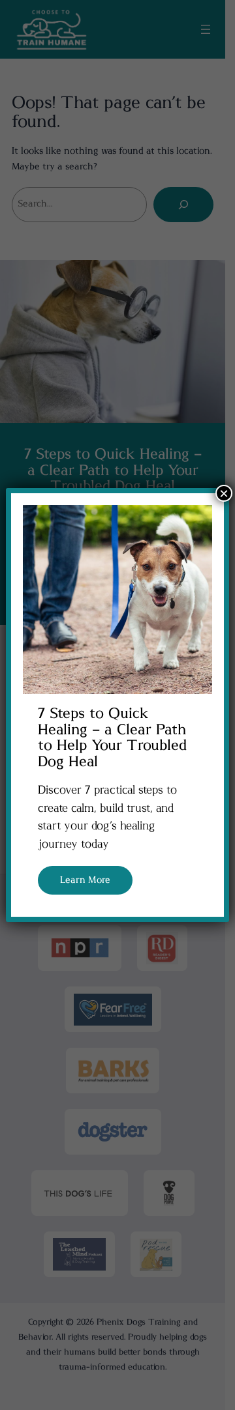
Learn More (85, 880)
